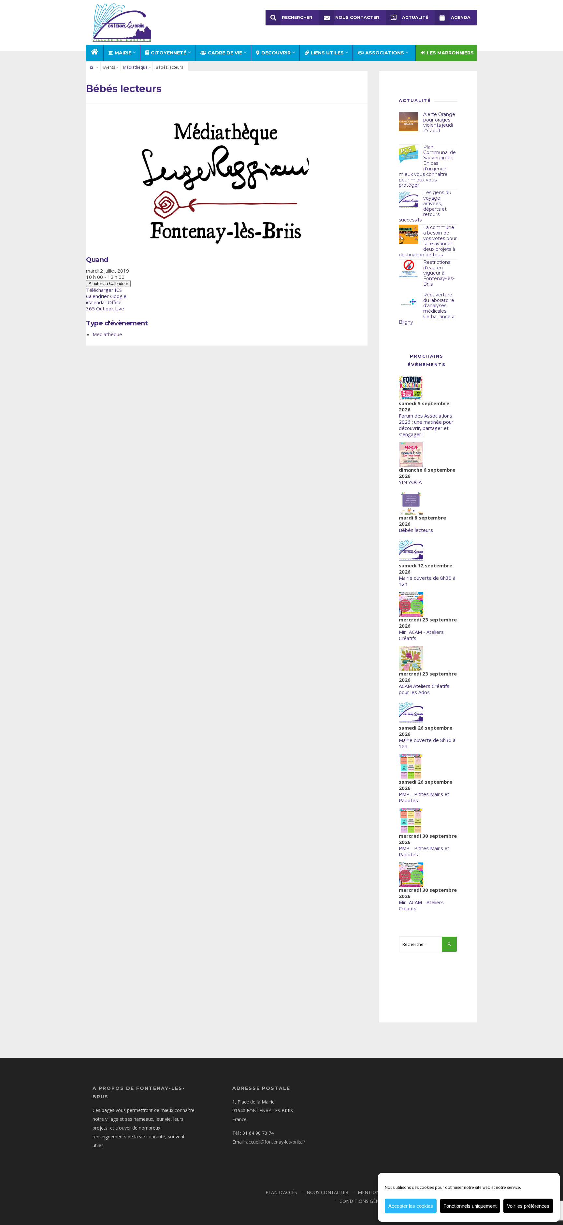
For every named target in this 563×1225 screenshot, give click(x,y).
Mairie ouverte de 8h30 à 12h (427, 581)
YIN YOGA (410, 482)
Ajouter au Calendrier (108, 283)
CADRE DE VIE (225, 53)
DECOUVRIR (276, 53)
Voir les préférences (528, 1206)
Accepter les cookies (410, 1206)
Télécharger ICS (104, 290)
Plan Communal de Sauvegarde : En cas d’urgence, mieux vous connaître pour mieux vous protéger (427, 166)
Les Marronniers (450, 53)
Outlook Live (110, 308)
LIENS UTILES (327, 53)
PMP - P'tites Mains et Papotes (424, 797)
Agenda (460, 17)
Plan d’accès (281, 1192)
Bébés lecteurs (416, 530)
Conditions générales (367, 1201)
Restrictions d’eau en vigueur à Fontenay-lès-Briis (439, 273)
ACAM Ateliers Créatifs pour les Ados (424, 689)
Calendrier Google (106, 296)
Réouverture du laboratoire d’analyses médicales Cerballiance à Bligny (427, 308)
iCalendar (96, 302)
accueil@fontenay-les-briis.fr (275, 1142)
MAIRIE (123, 53)
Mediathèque (135, 67)
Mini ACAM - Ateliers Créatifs (421, 635)
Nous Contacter (357, 17)
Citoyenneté (168, 53)
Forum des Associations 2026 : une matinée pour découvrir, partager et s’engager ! (426, 424)
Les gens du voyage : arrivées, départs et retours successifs (425, 206)
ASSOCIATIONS (384, 53)
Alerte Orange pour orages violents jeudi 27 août (439, 122)
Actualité (415, 17)
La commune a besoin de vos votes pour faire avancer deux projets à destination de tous (428, 241)
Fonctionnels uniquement (470, 1206)
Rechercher (297, 17)
